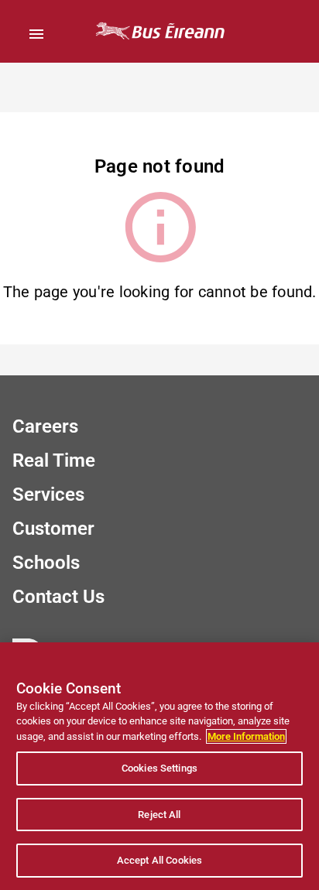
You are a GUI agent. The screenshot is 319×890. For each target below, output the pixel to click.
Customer (53, 528)
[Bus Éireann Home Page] (159, 31)
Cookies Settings (159, 768)
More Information (246, 736)
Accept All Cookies (159, 860)
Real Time (53, 460)
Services (48, 494)
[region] (159, 766)
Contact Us (58, 597)
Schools (46, 562)
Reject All (159, 814)
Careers (45, 426)
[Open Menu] (36, 34)
